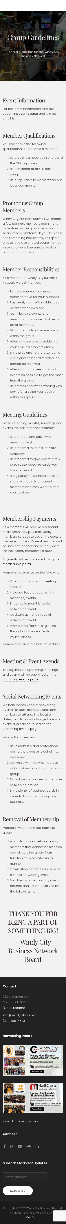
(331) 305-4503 (14, 1021)
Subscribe (17, 1191)
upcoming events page (20, 679)
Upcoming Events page (20, 114)
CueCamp (32, 1217)
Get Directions (14, 1008)
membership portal (17, 564)
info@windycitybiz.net (19, 1015)
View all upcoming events (20, 1121)
